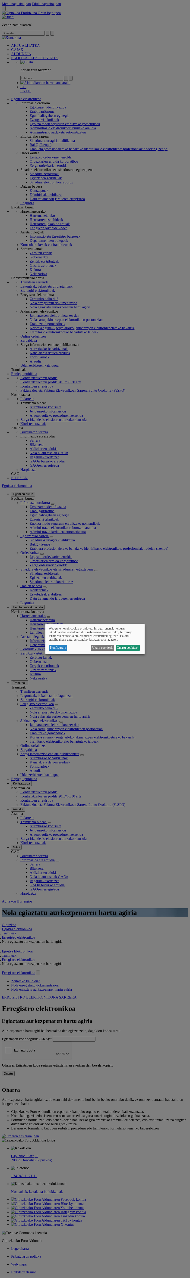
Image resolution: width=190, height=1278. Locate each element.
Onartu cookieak (127, 647)
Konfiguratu (58, 647)
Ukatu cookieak (102, 647)
